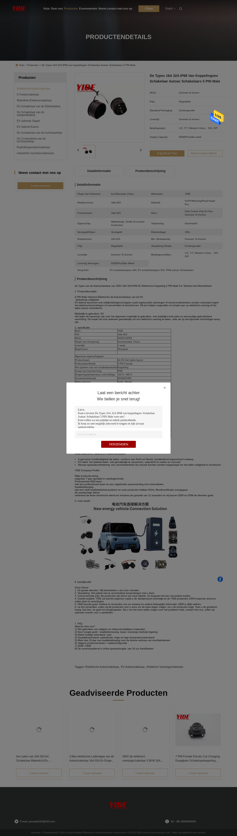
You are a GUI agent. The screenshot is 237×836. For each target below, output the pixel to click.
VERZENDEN (118, 444)
